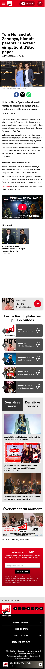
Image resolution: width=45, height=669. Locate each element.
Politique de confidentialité (17, 656)
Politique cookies (25, 653)
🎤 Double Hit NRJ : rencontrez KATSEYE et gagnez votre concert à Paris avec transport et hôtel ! (22, 467)
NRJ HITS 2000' (25, 371)
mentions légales (31, 580)
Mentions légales (33, 651)
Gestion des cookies (22, 659)
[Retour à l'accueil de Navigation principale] (9, 3)
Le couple (6, 186)
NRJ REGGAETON (26, 357)
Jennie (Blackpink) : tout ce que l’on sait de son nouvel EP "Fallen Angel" (22, 438)
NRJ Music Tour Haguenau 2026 (15, 539)
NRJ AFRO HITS (25, 385)
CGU (14, 653)
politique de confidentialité (12, 582)
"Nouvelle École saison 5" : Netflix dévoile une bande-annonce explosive (22, 497)
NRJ (20, 329)
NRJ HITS (20, 304)
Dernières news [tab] (12, 404)
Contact (21, 651)
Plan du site (10, 651)
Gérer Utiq (34, 656)
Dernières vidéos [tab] (33, 404)
